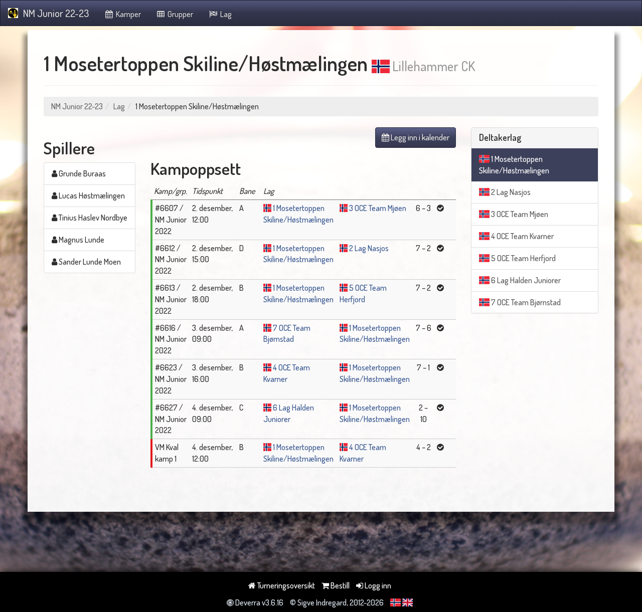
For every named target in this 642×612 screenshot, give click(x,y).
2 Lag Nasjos (369, 248)
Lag (225, 14)
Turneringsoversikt (285, 585)
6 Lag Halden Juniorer (525, 280)
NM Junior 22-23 (56, 13)
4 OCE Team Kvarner (522, 236)
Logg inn (377, 585)
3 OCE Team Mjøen (377, 208)
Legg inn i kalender (419, 137)
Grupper (179, 14)
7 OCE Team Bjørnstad (525, 302)
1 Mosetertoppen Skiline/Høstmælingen (514, 164)
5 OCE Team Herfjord (523, 258)
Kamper (127, 14)
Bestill (339, 585)
